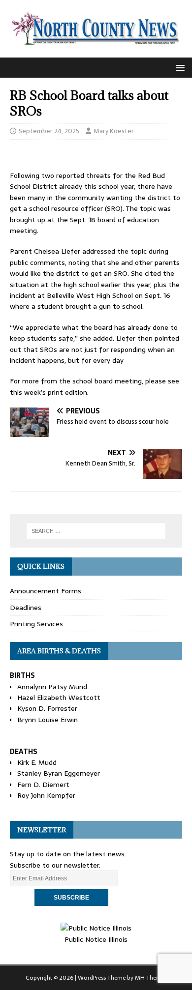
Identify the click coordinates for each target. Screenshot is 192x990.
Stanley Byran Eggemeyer (58, 773)
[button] (178, 67)
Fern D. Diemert (43, 784)
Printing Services (36, 623)
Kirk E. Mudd (37, 762)
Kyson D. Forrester (47, 708)
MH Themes (151, 978)
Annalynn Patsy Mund (52, 686)
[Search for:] (96, 531)
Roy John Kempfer (46, 795)
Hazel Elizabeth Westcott (58, 697)
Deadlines (25, 607)
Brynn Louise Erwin (47, 719)
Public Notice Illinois (96, 939)
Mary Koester (114, 131)
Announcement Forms (45, 590)
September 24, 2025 (49, 131)
